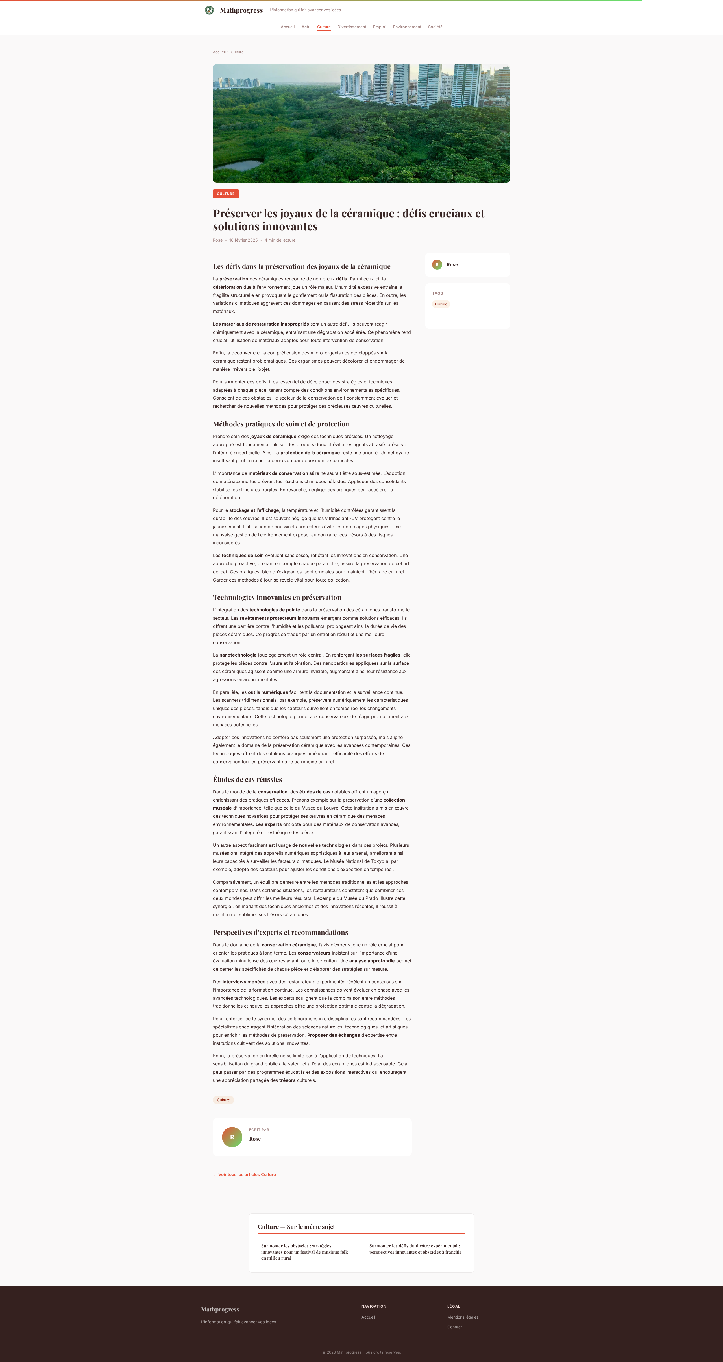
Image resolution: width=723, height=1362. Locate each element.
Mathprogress (241, 10)
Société (435, 26)
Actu (306, 26)
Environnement (407, 26)
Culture (324, 26)
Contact (454, 1326)
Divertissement (351, 26)
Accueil (288, 26)
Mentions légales (462, 1317)
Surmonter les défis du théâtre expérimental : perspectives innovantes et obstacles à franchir (415, 1248)
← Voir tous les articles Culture (244, 1174)
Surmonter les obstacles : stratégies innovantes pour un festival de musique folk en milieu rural (304, 1252)
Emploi (379, 26)
